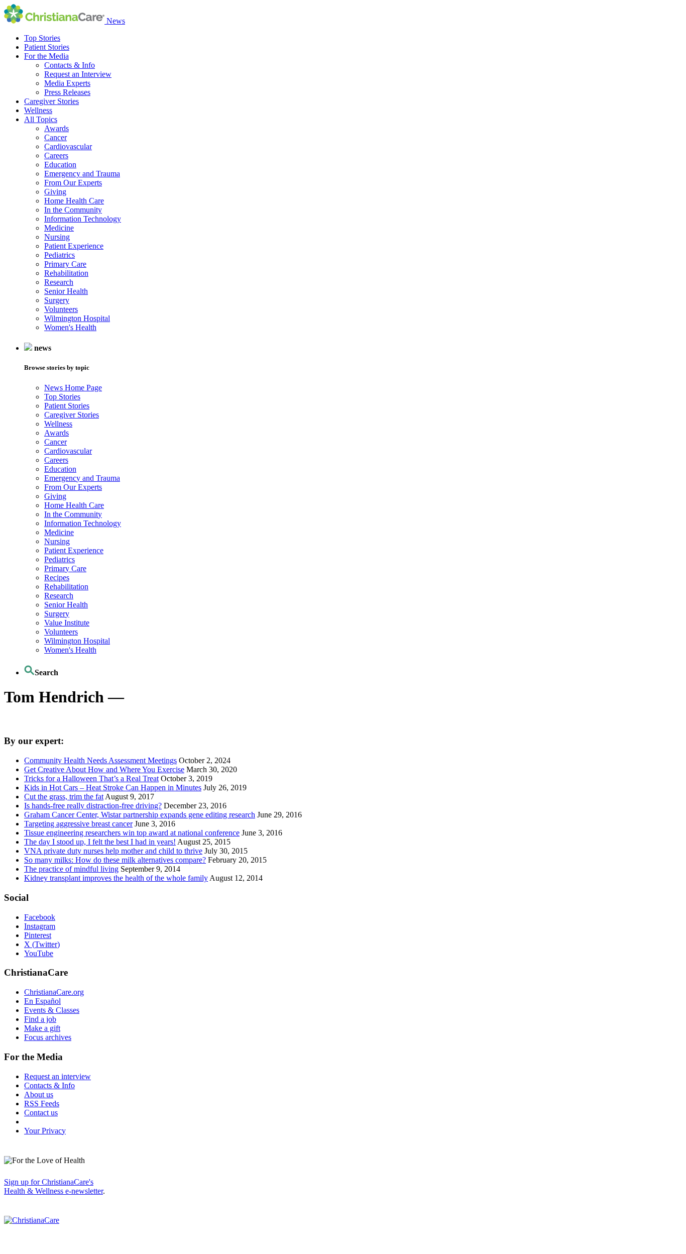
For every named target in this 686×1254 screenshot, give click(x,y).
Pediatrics (59, 255)
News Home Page (73, 387)
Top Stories (42, 38)
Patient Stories (46, 47)
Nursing (57, 237)
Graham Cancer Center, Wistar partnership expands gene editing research (139, 814)
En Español (42, 1001)
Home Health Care (74, 200)
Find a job (40, 1019)
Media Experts (67, 83)
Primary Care (65, 264)
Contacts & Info (69, 65)
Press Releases (67, 92)
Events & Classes (51, 1010)
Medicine (59, 228)
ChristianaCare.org (54, 992)
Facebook (39, 917)
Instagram (39, 926)
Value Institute (66, 622)
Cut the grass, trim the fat (63, 796)
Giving (55, 191)
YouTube (38, 953)
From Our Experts (73, 182)
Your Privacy (45, 1130)
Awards (56, 128)
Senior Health (66, 291)
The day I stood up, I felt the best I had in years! (100, 842)
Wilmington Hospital (77, 318)
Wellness (38, 110)
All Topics (40, 119)
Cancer (55, 137)
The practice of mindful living (71, 869)
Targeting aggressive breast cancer (78, 823)
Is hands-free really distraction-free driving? (93, 805)
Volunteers (61, 309)
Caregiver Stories (51, 101)
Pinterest (37, 935)
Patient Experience (73, 246)
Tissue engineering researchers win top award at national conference (132, 832)
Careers (56, 155)
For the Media (46, 56)
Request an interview (57, 1076)
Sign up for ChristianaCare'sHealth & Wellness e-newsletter (53, 1186)
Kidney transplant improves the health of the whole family (116, 878)
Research (58, 282)
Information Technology (82, 219)
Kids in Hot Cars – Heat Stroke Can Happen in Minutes (112, 787)
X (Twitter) (42, 944)
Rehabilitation (66, 273)
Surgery (56, 300)
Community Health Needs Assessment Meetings (100, 760)
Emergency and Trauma (82, 173)
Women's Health (70, 327)
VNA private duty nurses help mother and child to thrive (113, 851)
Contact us (41, 1112)
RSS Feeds (41, 1103)
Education (60, 164)
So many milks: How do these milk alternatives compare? (115, 860)
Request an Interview (77, 74)
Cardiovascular (68, 146)
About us (38, 1094)
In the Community (73, 209)
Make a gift (42, 1028)
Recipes (56, 577)
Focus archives (47, 1037)
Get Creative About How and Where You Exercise (104, 769)
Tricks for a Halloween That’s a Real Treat (91, 778)
